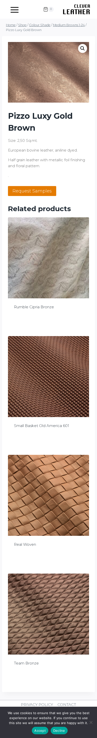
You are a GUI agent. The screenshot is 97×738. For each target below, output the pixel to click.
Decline (59, 731)
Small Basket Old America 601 (41, 425)
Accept (40, 731)
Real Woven (25, 544)
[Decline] (90, 722)
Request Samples (32, 191)
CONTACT (66, 704)
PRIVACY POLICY (37, 704)
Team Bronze (26, 663)
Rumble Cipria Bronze (34, 307)
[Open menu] (14, 9)
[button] (82, 48)
